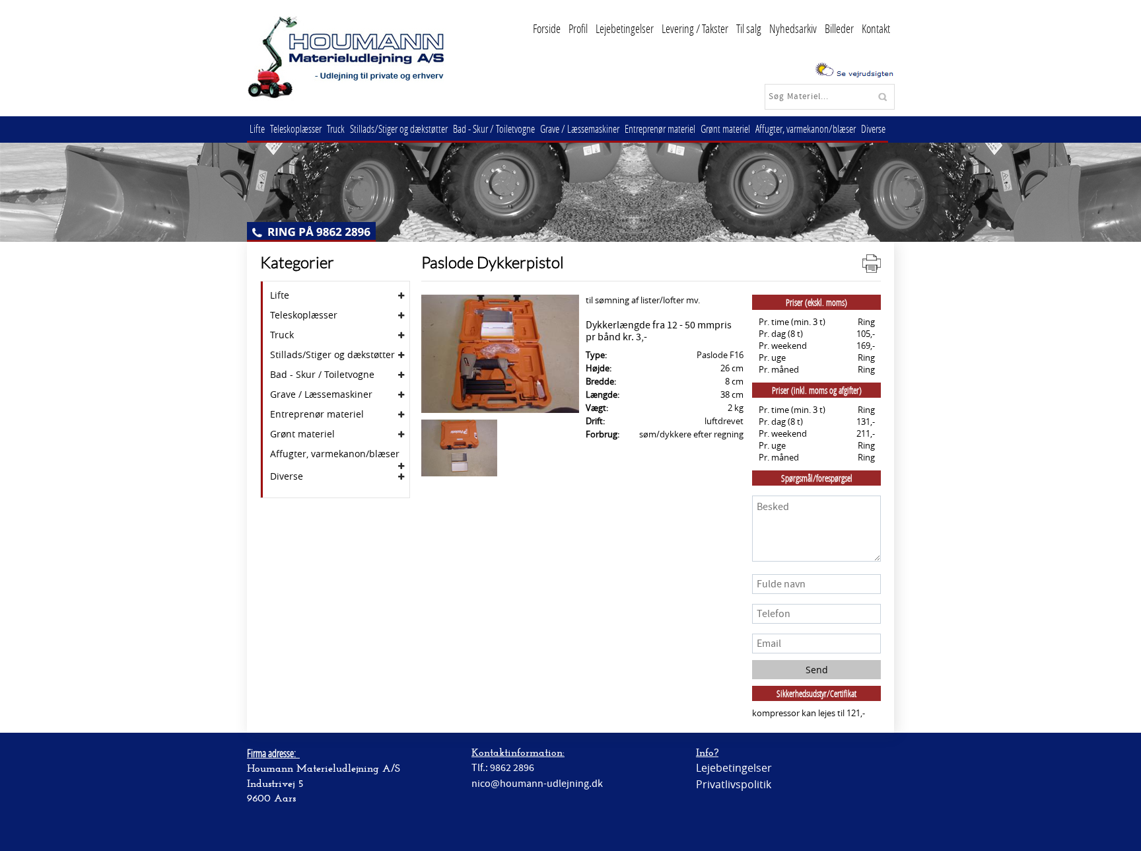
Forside (547, 28)
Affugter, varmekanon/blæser (805, 128)
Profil (578, 28)
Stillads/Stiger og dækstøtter (399, 128)
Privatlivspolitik (733, 784)
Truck (336, 128)
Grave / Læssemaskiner (579, 128)
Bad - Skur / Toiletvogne (494, 128)
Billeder (839, 28)
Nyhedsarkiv (793, 28)
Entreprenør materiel (660, 128)
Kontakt (876, 28)
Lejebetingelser (625, 28)
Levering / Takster (695, 28)
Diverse (873, 128)
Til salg (748, 28)
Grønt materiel (725, 128)
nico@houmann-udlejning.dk (537, 783)
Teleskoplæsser (296, 128)
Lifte (257, 128)
